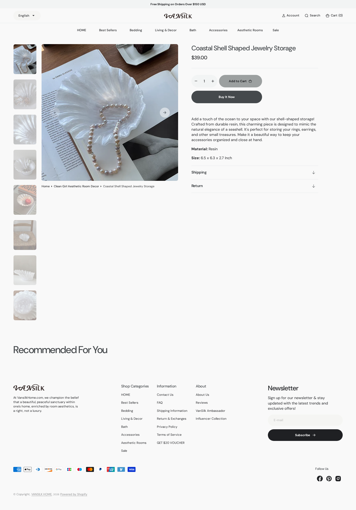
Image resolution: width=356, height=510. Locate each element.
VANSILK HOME (41, 494)
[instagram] (338, 478)
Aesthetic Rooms (250, 30)
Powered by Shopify (73, 494)
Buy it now (227, 97)
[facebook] (319, 478)
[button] (334, 16)
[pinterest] (329, 478)
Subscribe (302, 435)
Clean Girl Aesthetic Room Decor (76, 186)
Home (46, 186)
